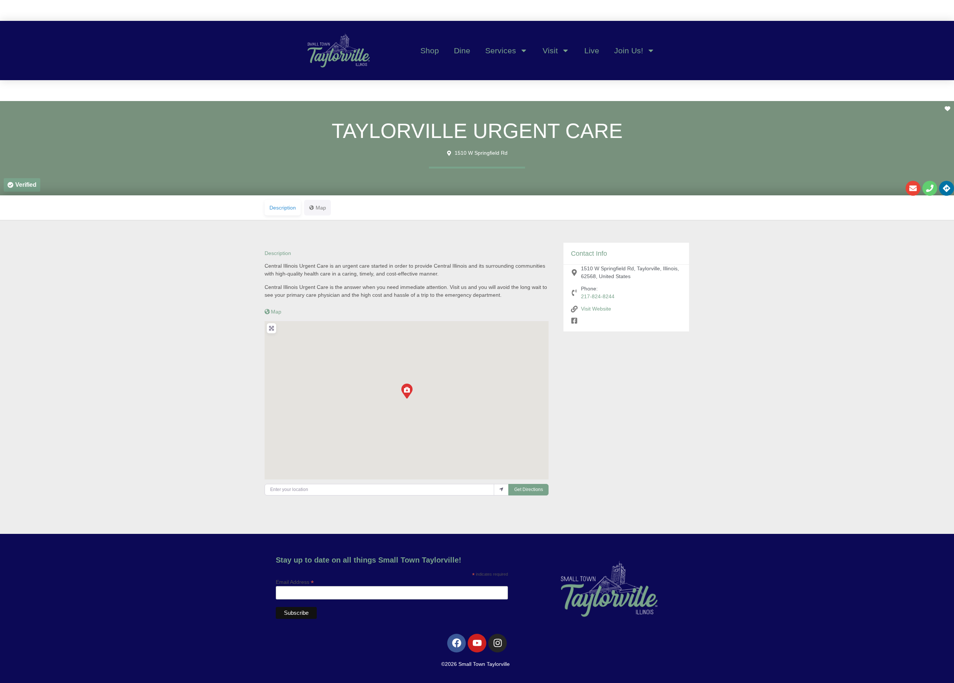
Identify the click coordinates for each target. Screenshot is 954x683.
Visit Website (596, 309)
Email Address (295, 582)
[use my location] (501, 489)
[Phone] (929, 188)
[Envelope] (913, 188)
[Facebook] (456, 643)
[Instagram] (497, 643)
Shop (429, 50)
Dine (462, 50)
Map (276, 312)
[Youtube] (477, 643)
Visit (550, 50)
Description (278, 253)
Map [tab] (321, 208)
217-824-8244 (598, 296)
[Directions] (946, 188)
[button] (22, 185)
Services (500, 50)
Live (591, 50)
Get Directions (528, 489)
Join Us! (628, 50)
